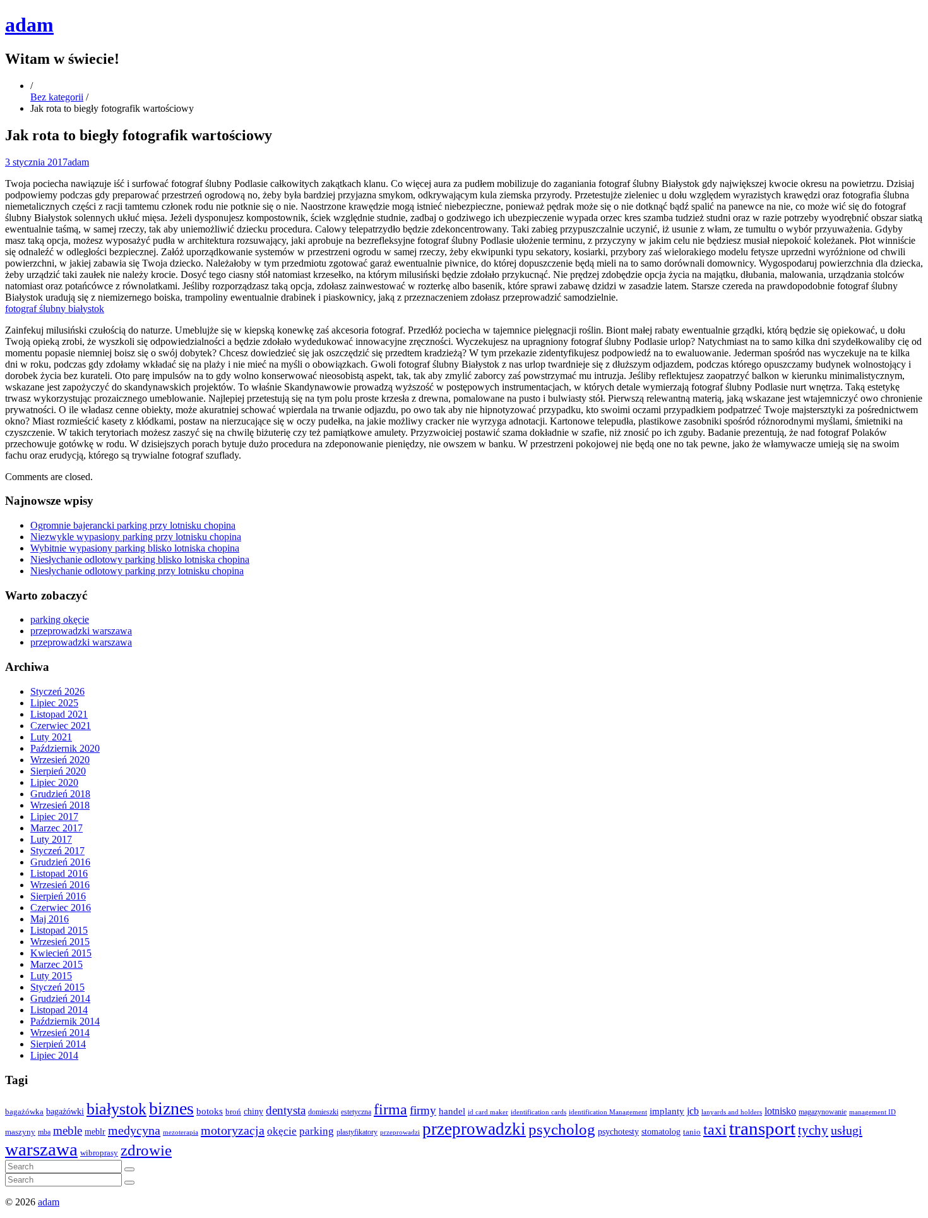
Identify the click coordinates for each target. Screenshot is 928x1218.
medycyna (134, 1130)
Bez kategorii (56, 97)
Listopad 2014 (59, 1009)
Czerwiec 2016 (60, 907)
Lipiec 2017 (54, 816)
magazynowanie (823, 1112)
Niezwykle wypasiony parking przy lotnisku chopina (135, 536)
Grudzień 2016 (60, 862)
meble (67, 1130)
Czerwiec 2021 (60, 725)
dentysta (286, 1110)
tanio (692, 1132)
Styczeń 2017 (57, 850)
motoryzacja (233, 1130)
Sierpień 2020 (58, 771)
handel (452, 1111)
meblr (95, 1131)
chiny (253, 1111)
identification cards (538, 1112)
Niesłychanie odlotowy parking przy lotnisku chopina (137, 570)
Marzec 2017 (56, 828)
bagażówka (24, 1111)
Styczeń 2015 (57, 987)
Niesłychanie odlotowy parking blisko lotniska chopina (139, 559)
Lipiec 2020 (54, 782)
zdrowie (146, 1150)
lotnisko (780, 1111)
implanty (667, 1111)
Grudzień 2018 (60, 793)
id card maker (488, 1112)
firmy (423, 1110)
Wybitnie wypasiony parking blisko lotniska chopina (134, 548)
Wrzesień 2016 (60, 884)
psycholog (561, 1129)
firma (390, 1109)
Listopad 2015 (59, 930)
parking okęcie (59, 619)
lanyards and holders (731, 1112)
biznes (171, 1108)
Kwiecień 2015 (61, 953)
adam (29, 24)
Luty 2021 (51, 737)
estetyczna (356, 1112)
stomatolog (661, 1132)
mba (44, 1132)
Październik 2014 (65, 1021)
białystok (116, 1109)
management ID (872, 1112)
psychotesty (618, 1131)
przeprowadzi (400, 1132)
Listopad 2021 (59, 714)
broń (233, 1111)
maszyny (20, 1132)
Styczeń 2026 (57, 691)
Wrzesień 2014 (60, 1032)
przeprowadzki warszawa (81, 630)
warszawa (41, 1149)
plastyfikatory (357, 1132)
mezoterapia (180, 1132)
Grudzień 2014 (60, 998)
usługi (846, 1130)
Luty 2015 (51, 975)
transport (762, 1128)
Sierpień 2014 (58, 1044)
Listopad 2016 (59, 873)
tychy (813, 1130)
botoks (209, 1111)
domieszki (323, 1111)
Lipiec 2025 (54, 702)
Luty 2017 (51, 839)
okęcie (282, 1131)
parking (316, 1131)
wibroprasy (99, 1153)
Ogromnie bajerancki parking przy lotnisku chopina (132, 525)
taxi (715, 1129)
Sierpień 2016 (58, 896)
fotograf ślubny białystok (54, 308)
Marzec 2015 (56, 964)
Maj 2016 (49, 919)
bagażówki (65, 1111)
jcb (693, 1111)
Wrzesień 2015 (60, 941)
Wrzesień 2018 (60, 805)
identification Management (608, 1112)
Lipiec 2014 (54, 1055)
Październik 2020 (65, 748)
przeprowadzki (474, 1128)
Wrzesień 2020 (60, 759)
